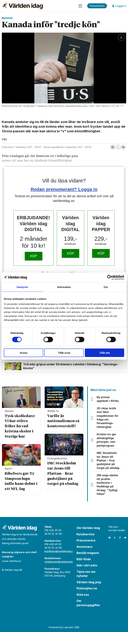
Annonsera (84, 546)
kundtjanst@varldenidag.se (59, 551)
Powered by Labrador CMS (64, 627)
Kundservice (85, 534)
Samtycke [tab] (22, 286)
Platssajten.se (86, 588)
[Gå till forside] (22, 6)
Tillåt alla (104, 352)
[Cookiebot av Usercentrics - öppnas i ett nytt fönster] (109, 277)
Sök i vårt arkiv (86, 565)
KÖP (33, 256)
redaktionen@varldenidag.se (60, 561)
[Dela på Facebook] (112, 147)
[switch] (48, 339)
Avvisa (23, 352)
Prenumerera (85, 540)
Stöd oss (82, 594)
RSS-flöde (83, 559)
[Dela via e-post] (123, 147)
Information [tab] (64, 286)
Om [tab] (106, 286)
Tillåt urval (64, 352)
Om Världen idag (88, 528)
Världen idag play (88, 582)
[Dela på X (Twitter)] (118, 147)
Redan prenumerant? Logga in (64, 189)
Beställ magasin (87, 553)
